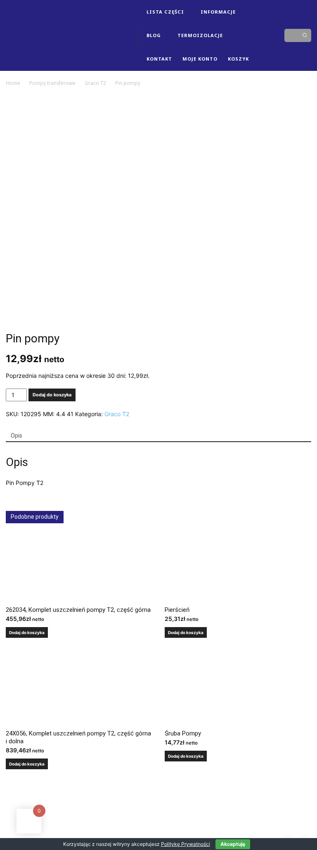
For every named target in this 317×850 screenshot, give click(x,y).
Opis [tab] (16, 435)
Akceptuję (232, 844)
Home (13, 83)
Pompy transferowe (52, 83)
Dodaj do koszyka (52, 395)
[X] (257, 47)
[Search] (304, 35)
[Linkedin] (257, 35)
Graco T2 (95, 83)
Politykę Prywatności (185, 844)
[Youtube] (269, 47)
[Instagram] (269, 23)
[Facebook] (257, 23)
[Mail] (269, 35)
